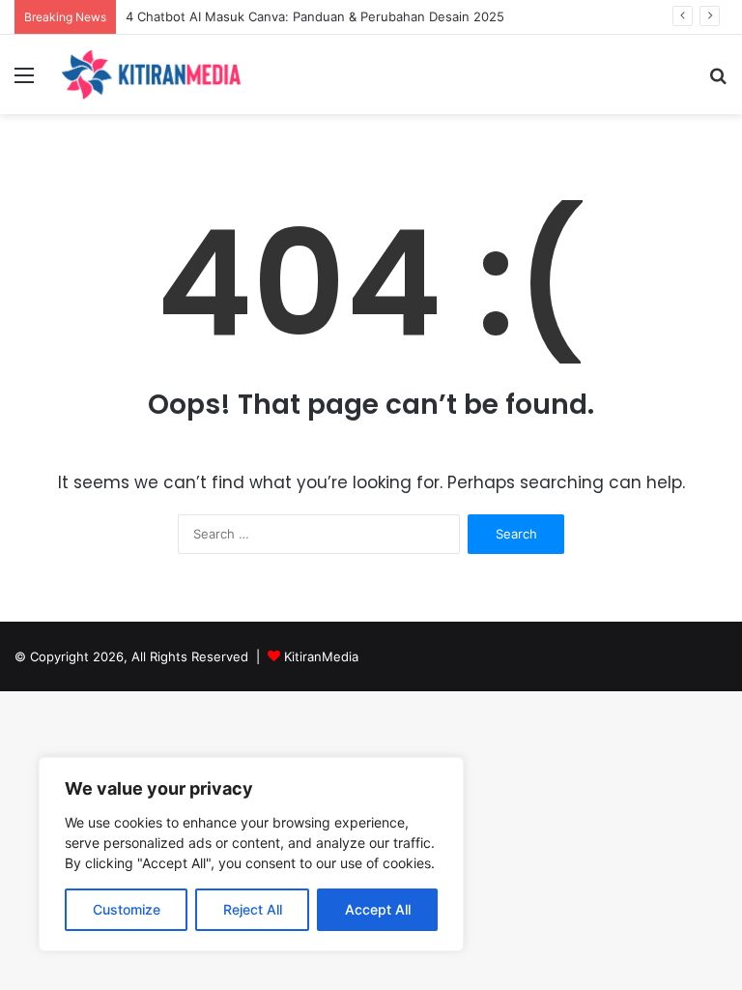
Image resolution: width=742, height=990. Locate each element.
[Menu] (24, 81)
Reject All (252, 909)
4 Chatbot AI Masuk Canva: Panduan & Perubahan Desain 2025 (315, 16)
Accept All (378, 909)
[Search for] (718, 81)
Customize (126, 909)
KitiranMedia (321, 656)
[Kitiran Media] (151, 74)
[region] (251, 854)
